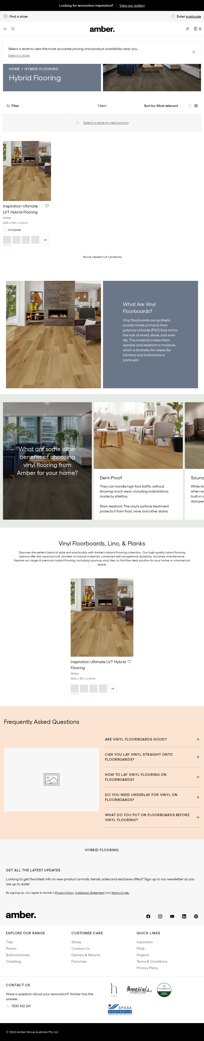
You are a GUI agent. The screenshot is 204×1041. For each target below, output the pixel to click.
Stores (76, 942)
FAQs (141, 948)
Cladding (13, 961)
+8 (45, 240)
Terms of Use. (120, 892)
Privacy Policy (64, 892)
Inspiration (145, 942)
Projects (143, 955)
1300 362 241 (21, 1006)
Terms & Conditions (152, 961)
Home (14, 69)
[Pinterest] (196, 916)
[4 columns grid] (196, 106)
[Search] (13, 29)
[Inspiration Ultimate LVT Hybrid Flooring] (27, 171)
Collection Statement (89, 892)
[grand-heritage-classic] (26, 240)
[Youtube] (172, 916)
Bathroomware (18, 955)
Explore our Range (25, 933)
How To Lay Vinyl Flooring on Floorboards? (136, 777)
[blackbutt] (7, 240)
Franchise (79, 961)
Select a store (19, 55)
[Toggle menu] (5, 29)
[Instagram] (160, 916)
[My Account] (188, 29)
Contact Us (80, 948)
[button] (47, 206)
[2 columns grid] (190, 106)
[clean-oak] (16, 240)
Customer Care (87, 933)
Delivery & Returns (85, 955)
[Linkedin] (184, 916)
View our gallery (132, 5)
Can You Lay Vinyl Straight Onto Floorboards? (139, 756)
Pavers (11, 948)
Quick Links (148, 933)
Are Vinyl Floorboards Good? (136, 739)
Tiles (9, 942)
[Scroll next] (195, 461)
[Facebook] (148, 916)
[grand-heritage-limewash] (35, 240)
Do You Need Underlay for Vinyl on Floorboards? (141, 797)
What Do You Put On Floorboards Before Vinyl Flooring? (147, 817)
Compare (14, 229)
